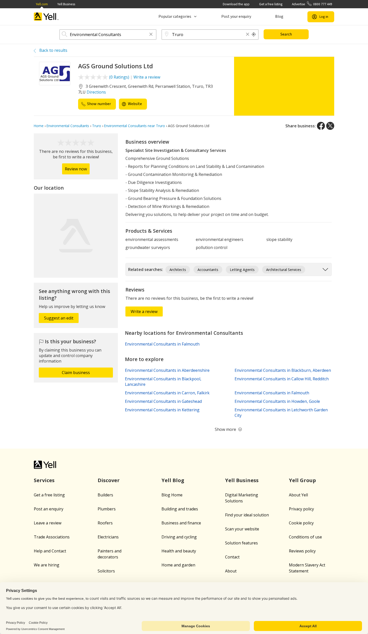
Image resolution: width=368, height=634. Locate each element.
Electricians (108, 537)
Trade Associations (52, 537)
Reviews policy (302, 551)
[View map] (76, 236)
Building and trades (179, 509)
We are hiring (46, 565)
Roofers (105, 523)
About (231, 571)
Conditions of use (305, 537)
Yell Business (66, 4)
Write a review (146, 77)
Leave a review (47, 523)
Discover (109, 480)
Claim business (76, 372)
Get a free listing (270, 4)
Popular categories (174, 16)
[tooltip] (254, 34)
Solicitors (106, 571)
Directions (96, 92)
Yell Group (302, 480)
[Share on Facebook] (321, 126)
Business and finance (181, 523)
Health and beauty (178, 551)
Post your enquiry (236, 16)
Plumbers (107, 509)
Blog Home (171, 495)
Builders (105, 495)
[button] (151, 34)
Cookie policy (301, 523)
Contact (232, 557)
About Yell (298, 495)
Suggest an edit (58, 318)
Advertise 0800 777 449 (312, 4)
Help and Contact (50, 551)
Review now (76, 169)
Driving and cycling (179, 537)
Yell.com (42, 4)
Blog (279, 16)
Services (44, 480)
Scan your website (242, 529)
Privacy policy (301, 509)
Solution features (241, 543)
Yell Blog (172, 480)
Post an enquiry (48, 509)
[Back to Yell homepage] (46, 17)
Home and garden (178, 565)
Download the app (236, 4)
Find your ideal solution (247, 515)
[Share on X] (330, 126)
